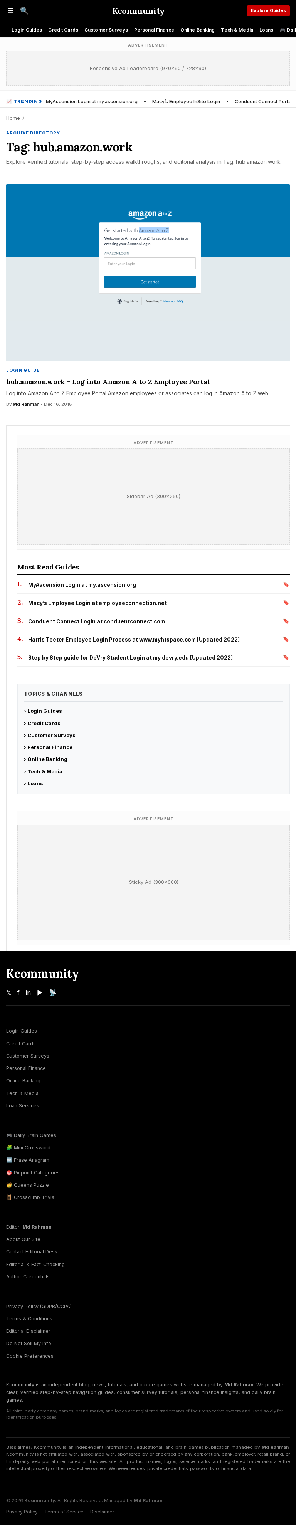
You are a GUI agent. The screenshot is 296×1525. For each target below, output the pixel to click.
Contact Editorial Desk (31, 1252)
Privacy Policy (22, 1512)
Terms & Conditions (29, 1319)
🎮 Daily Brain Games (31, 1135)
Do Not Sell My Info (28, 1343)
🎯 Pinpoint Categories (33, 1173)
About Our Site (23, 1239)
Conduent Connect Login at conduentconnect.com (96, 621)
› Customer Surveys (50, 735)
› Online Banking (45, 759)
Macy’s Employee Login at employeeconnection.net (97, 603)
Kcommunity (138, 10)
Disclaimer (102, 1512)
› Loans (33, 783)
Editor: (29, 1227)
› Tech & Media (43, 771)
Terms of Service (64, 1512)
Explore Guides (268, 10)
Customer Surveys (106, 30)
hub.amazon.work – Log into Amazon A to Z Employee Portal (108, 381)
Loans (266, 30)
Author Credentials (28, 1277)
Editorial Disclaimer (28, 1331)
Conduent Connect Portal (263, 101)
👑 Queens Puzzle (27, 1185)
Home (13, 118)
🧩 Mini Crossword (28, 1147)
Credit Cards (63, 30)
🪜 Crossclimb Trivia (30, 1197)
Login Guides (27, 30)
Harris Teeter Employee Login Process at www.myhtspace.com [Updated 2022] (134, 640)
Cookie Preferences (30, 1356)
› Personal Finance (48, 747)
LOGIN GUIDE (23, 370)
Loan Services (22, 1105)
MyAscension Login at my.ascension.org (92, 101)
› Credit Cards (42, 723)
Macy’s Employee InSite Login (186, 101)
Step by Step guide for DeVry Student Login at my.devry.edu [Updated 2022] (130, 658)
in (28, 992)
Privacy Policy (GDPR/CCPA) (39, 1306)
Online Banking (197, 30)
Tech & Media (237, 30)
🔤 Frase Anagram (27, 1160)
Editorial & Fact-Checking (35, 1264)
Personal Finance (154, 30)
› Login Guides (43, 711)
